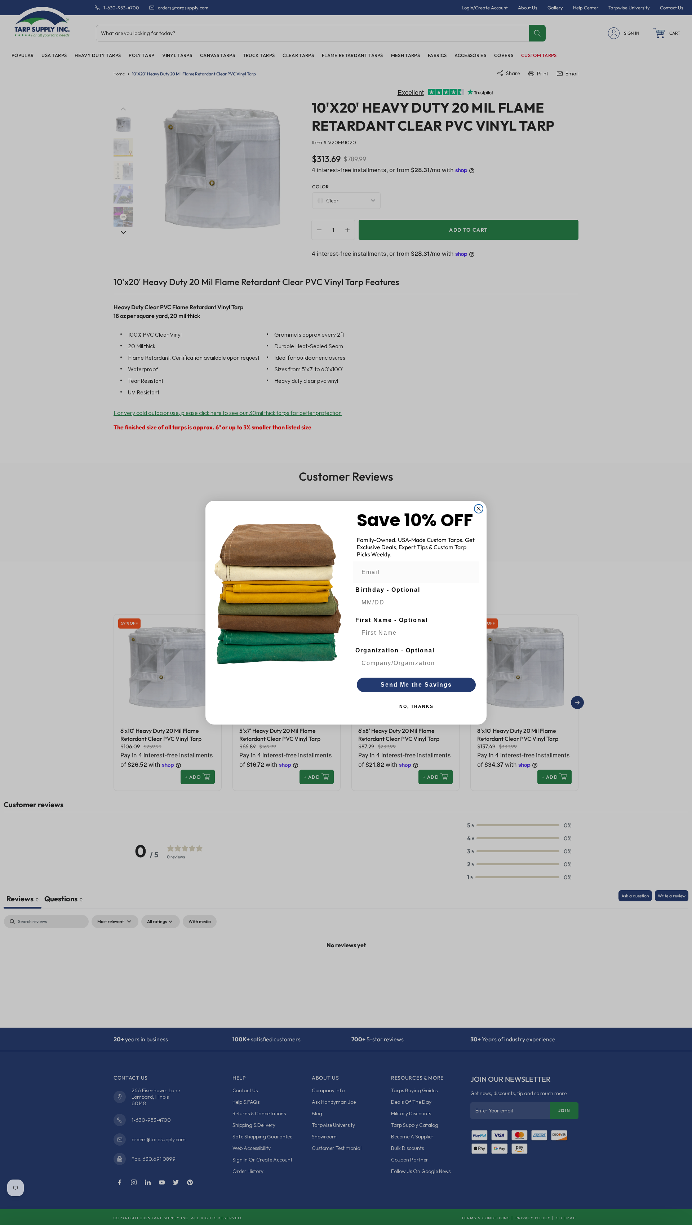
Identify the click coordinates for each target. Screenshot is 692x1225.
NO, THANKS (416, 706)
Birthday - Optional (387, 590)
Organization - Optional (395, 650)
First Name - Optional (391, 620)
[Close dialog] (478, 508)
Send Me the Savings (416, 685)
